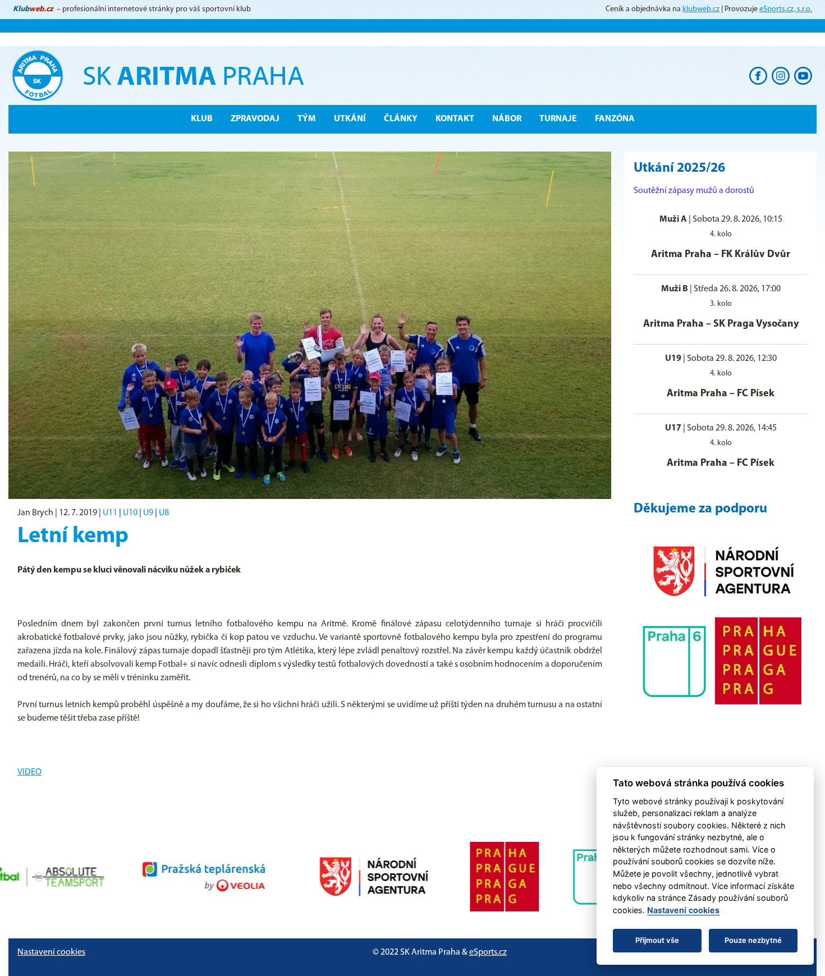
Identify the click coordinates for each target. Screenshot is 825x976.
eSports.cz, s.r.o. (785, 9)
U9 (148, 512)
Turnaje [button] (558, 118)
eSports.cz (488, 952)
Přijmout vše (657, 940)
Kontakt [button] (455, 118)
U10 (130, 512)
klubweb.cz (700, 9)
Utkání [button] (350, 118)
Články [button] (401, 118)
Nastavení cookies (51, 952)
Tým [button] (306, 118)
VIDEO (29, 772)
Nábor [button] (506, 118)
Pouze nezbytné (753, 940)
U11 (110, 512)
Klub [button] (202, 118)
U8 (164, 512)
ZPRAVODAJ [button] (255, 118)
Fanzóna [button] (615, 118)
